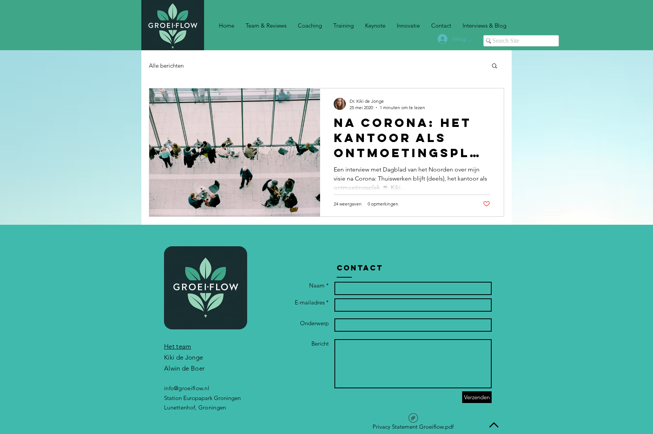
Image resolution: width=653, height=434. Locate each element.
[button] (494, 66)
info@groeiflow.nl (186, 388)
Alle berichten (166, 65)
